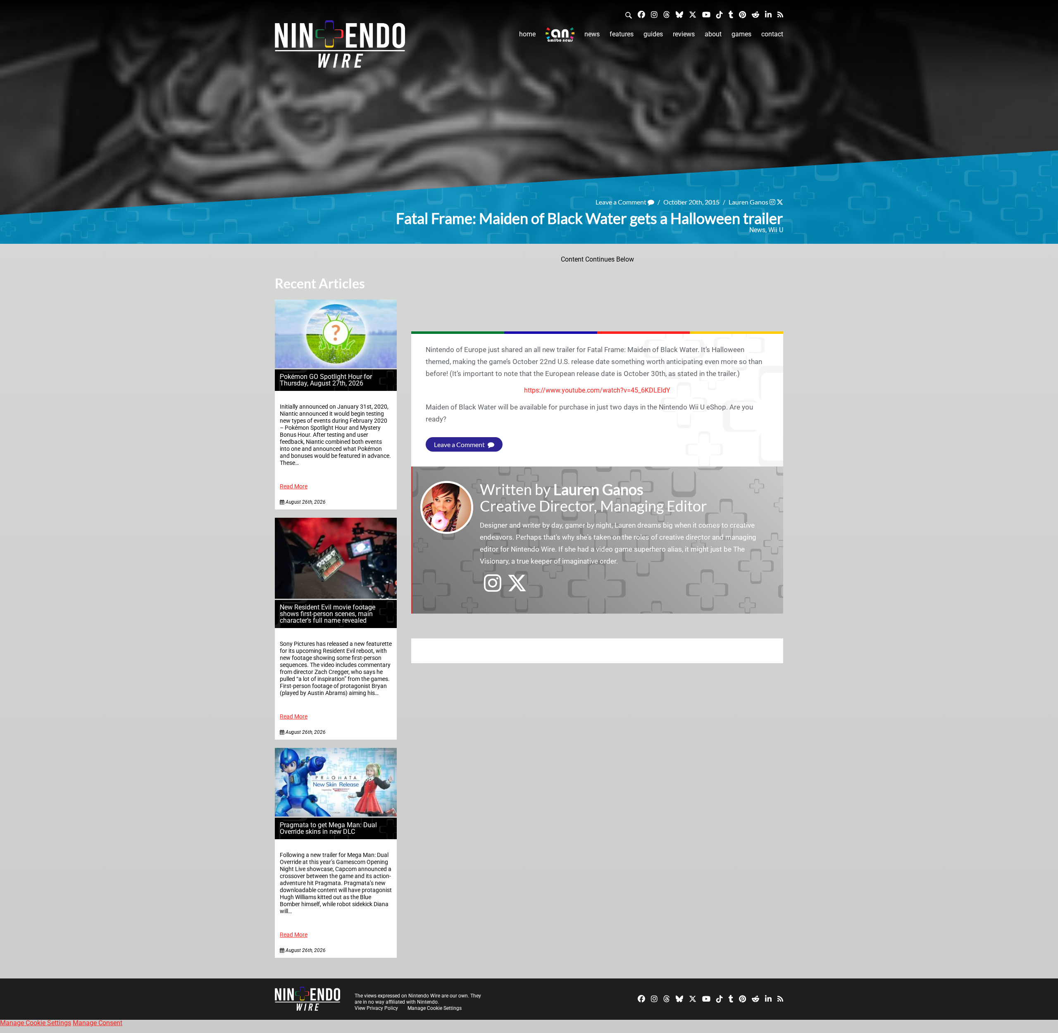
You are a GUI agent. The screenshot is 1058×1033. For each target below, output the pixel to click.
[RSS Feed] (780, 14)
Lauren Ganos (748, 202)
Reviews (684, 34)
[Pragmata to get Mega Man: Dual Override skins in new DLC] (336, 814)
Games (741, 34)
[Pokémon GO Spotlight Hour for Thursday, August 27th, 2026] (336, 366)
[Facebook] (641, 14)
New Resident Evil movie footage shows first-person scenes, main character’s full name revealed (327, 613)
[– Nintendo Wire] (340, 46)
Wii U (775, 230)
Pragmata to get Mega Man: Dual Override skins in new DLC (328, 828)
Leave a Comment (622, 202)
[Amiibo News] (560, 34)
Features (622, 34)
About (713, 34)
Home (527, 34)
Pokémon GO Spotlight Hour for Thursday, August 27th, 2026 (326, 380)
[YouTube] (706, 14)
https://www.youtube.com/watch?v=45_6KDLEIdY (597, 390)
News (592, 34)
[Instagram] (654, 14)
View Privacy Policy (376, 1008)
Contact (772, 34)
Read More (293, 486)
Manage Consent (97, 1023)
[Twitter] (692, 14)
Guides (653, 34)
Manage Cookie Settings (434, 1008)
